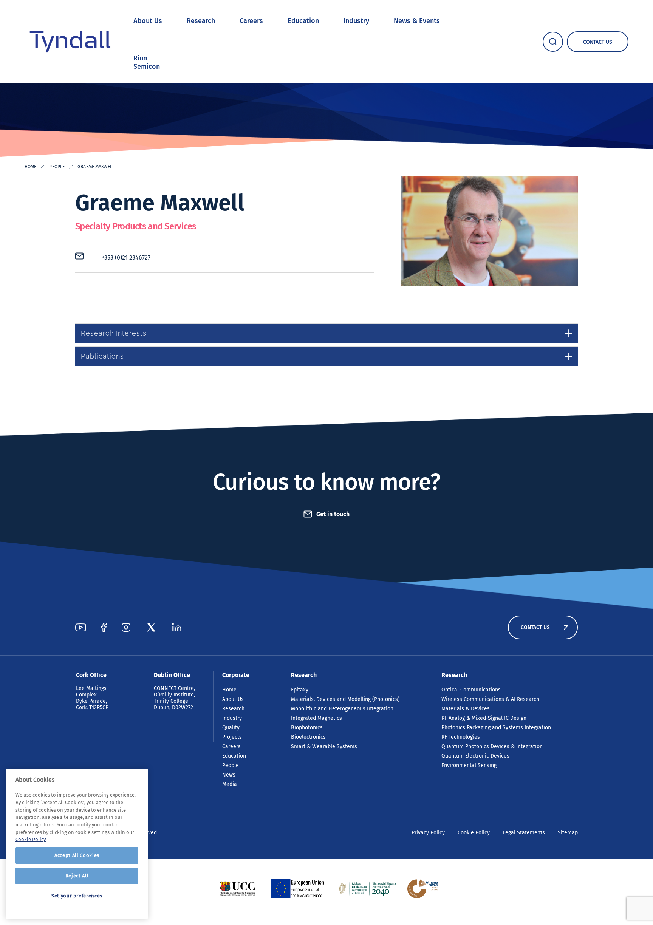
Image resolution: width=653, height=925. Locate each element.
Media (229, 784)
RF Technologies (460, 737)
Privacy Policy (428, 832)
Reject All (77, 876)
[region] (77, 844)
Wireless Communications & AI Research (490, 699)
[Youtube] (80, 627)
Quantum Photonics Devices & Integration (492, 746)
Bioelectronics (308, 737)
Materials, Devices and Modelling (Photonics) (345, 699)
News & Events (417, 21)
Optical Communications (471, 690)
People (57, 166)
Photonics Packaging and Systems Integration (496, 727)
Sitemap (568, 832)
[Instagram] (126, 627)
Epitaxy (299, 690)
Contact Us (535, 627)
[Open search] (553, 42)
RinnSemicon (146, 62)
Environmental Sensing (469, 765)
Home (30, 166)
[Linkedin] (176, 627)
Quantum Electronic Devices (475, 756)
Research (201, 21)
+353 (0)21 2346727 (126, 257)
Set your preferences (76, 896)
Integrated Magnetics (316, 718)
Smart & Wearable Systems (324, 746)
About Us (147, 21)
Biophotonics (307, 727)
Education (303, 21)
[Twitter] (151, 627)
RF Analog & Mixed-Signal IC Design (483, 718)
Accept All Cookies (76, 855)
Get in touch (333, 514)
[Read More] (237, 888)
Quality (231, 727)
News (228, 775)
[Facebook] (104, 627)
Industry (356, 21)
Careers (251, 21)
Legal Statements (524, 832)
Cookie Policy (474, 832)
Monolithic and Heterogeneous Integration (342, 708)
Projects (232, 737)
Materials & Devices (465, 708)
